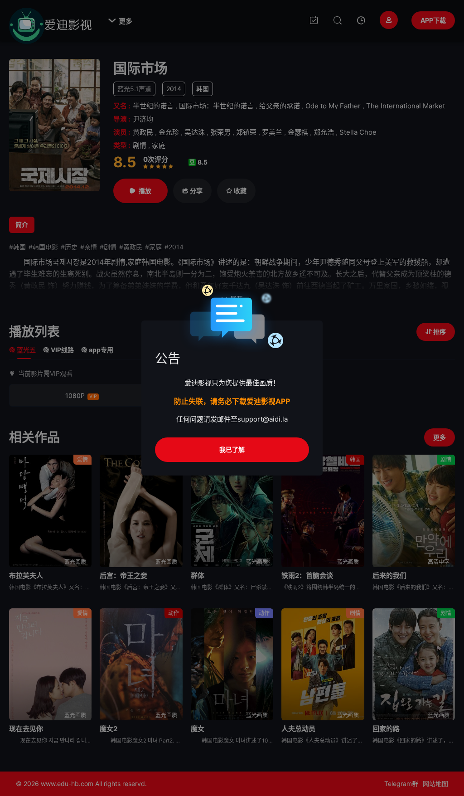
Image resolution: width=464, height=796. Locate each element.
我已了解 (232, 449)
